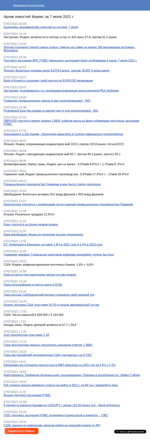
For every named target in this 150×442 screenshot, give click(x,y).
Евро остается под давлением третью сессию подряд (40, 274)
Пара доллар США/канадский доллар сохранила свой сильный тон (49, 294)
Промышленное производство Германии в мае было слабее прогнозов (52, 184)
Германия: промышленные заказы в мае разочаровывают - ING (47, 100)
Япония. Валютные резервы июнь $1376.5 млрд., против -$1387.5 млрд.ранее (57, 70)
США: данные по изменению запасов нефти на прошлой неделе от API (52, 425)
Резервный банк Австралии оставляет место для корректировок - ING (51, 110)
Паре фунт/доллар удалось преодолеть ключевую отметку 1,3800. (48, 345)
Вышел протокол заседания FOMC (27, 395)
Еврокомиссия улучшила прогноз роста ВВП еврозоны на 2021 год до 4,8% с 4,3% (60, 365)
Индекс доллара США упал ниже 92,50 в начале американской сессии (51, 304)
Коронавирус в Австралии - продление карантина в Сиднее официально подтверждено (63, 134)
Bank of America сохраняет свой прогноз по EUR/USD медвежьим (48, 80)
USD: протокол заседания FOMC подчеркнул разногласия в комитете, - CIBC (56, 415)
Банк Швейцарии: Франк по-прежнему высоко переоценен (43, 234)
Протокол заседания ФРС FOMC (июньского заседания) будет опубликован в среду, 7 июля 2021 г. (70, 60)
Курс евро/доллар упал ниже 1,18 (26, 334)
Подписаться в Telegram (21, 431)
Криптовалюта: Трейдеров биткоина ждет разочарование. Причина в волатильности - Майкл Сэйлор (72, 375)
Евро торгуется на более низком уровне (31, 224)
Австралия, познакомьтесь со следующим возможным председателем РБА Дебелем (61, 90)
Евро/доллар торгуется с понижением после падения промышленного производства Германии (68, 204)
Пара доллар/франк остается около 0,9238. (33, 284)
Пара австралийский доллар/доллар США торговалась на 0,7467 (48, 355)
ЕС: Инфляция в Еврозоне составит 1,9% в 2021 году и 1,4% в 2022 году (53, 244)
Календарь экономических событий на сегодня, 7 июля (41, 27)
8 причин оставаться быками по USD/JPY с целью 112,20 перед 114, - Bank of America (62, 405)
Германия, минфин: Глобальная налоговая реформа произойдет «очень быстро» (59, 254)
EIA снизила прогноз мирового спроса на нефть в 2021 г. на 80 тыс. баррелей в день (61, 385)
